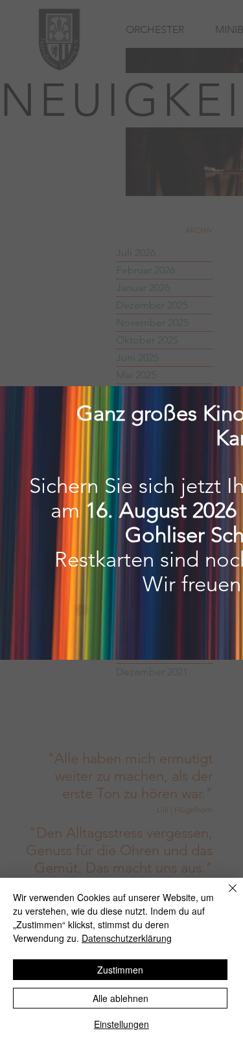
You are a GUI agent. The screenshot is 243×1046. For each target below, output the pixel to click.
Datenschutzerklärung (127, 938)
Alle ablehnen (120, 998)
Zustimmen (120, 969)
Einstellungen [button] (121, 1024)
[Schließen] (224, 895)
